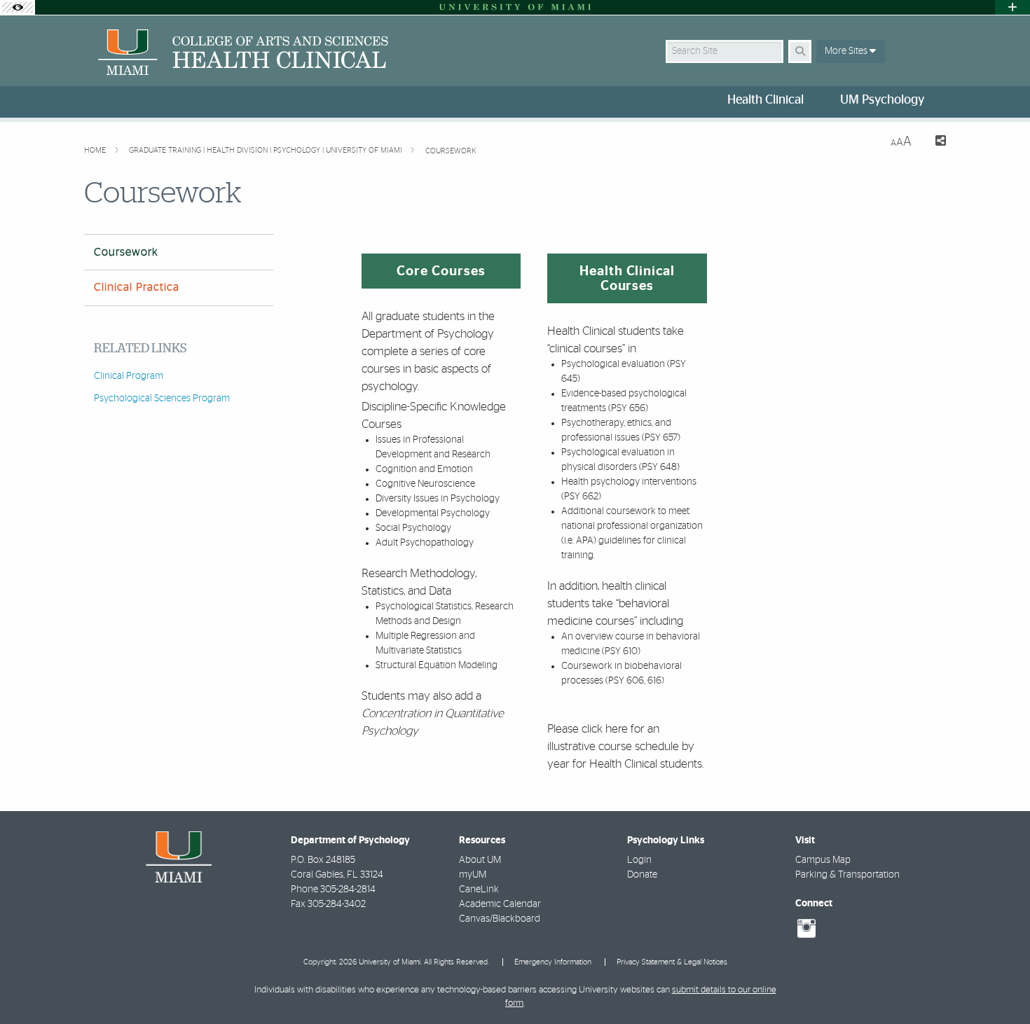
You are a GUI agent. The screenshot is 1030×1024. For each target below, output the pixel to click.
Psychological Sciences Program (162, 398)
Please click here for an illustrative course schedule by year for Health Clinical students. (625, 746)
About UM (480, 860)
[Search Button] (799, 51)
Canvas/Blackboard (499, 919)
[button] (999, 985)
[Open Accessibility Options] (17, 7)
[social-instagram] (806, 928)
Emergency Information (552, 962)
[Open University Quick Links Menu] (1012, 7)
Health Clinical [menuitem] (765, 100)
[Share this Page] (934, 142)
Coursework (450, 151)
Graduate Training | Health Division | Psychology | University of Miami (266, 150)
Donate (642, 875)
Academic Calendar (500, 904)
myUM (472, 875)
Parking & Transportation (847, 875)
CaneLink (479, 889)
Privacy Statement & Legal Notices (672, 962)
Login (639, 860)
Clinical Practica (136, 287)
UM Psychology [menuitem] (882, 100)
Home (96, 150)
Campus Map (823, 860)
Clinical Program (128, 376)
